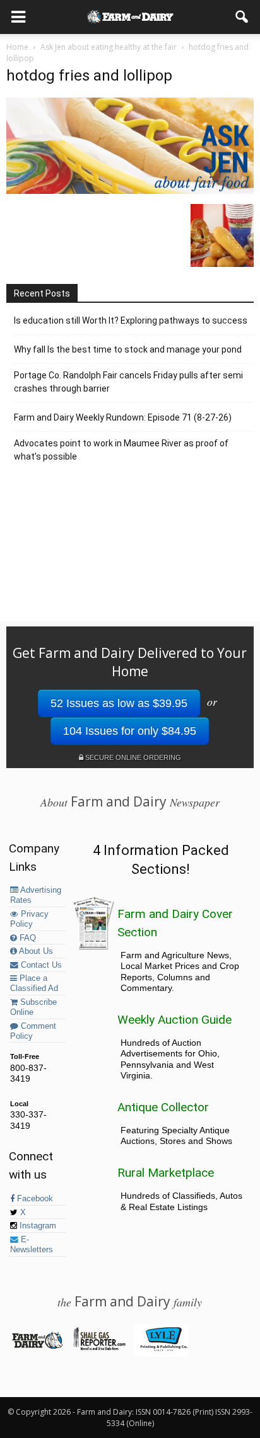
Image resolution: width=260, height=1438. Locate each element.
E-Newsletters (31, 1244)
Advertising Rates (35, 895)
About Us (35, 951)
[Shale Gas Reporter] (98, 1348)
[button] (242, 17)
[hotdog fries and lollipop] (130, 191)
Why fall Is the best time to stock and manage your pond (128, 349)
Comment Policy (33, 1031)
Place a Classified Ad (34, 983)
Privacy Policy (29, 919)
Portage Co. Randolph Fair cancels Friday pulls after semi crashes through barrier (128, 381)
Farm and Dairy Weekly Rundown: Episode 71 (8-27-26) (123, 417)
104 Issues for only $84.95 (129, 731)
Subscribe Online (33, 1007)
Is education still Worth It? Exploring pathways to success (130, 320)
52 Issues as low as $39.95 (118, 703)
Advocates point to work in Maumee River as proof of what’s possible (121, 449)
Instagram (36, 1225)
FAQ (26, 938)
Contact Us (40, 965)
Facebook (34, 1198)
